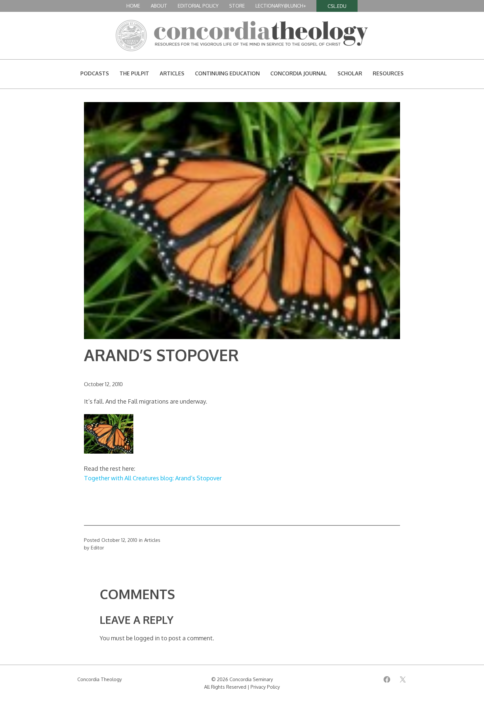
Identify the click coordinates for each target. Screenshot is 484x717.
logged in (147, 638)
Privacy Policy (265, 687)
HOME (133, 6)
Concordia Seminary (251, 679)
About (159, 6)
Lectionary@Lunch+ (280, 6)
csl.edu (337, 6)
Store (237, 6)
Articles (152, 540)
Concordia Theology (99, 679)
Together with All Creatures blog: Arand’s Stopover (153, 478)
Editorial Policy (198, 6)
